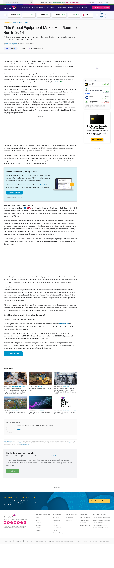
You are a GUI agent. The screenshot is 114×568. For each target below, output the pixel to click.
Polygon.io (22, 527)
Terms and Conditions (81, 541)
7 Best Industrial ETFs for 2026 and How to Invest (39, 413)
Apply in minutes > (97, 139)
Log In (100, 2)
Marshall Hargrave (11, 44)
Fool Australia (69, 517)
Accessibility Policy (41, 541)
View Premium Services (99, 501)
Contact (38, 527)
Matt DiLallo (15, 410)
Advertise (38, 530)
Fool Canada (69, 520)
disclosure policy (25, 444)
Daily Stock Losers (105, 18)
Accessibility (91, 2)
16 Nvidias (54, 456)
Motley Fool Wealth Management (101, 520)
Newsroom (38, 525)
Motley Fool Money (58, 532)
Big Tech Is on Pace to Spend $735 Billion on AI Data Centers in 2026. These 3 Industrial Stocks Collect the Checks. (65, 391)
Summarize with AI (36, 48)
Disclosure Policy (29, 541)
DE (25, 208)
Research (38, 522)
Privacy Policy (18, 541)
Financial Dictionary (85, 525)
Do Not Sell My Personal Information (99, 541)
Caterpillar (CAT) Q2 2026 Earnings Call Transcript (64, 413)
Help (107, 2)
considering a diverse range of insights (63, 442)
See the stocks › (14, 192)
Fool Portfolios (57, 527)
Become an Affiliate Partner (100, 527)
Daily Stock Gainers (103, 15)
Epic (54, 522)
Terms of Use (8, 541)
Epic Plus (55, 525)
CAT (56, 82)
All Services (56, 517)
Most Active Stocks (103, 12)
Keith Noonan (41, 386)
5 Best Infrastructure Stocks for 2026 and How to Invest (15, 413)
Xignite (16, 527)
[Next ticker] (97, 15)
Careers (38, 520)
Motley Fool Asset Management (101, 517)
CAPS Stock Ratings (85, 517)
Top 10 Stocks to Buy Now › (101, 7)
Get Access (87, 93)
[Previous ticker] (5, 15)
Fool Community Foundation (100, 525)
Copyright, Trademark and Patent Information (61, 541)
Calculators (83, 522)
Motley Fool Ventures (98, 522)
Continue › (12, 471)
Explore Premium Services (20, 22)
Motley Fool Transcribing (69, 410)
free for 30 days (19, 442)
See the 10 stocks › (13, 354)
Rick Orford (66, 386)
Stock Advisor (56, 520)
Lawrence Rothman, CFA (18, 386)
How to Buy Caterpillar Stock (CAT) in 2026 (40, 389)
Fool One (55, 530)
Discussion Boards (84, 520)
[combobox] (18, 2)
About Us (38, 517)
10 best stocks (41, 185)
